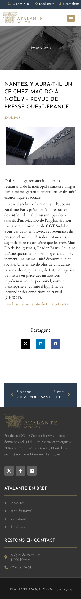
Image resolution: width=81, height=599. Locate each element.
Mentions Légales (60, 589)
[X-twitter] (9, 471)
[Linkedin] (32, 471)
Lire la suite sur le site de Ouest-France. (37, 304)
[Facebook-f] (20, 471)
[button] (71, 18)
